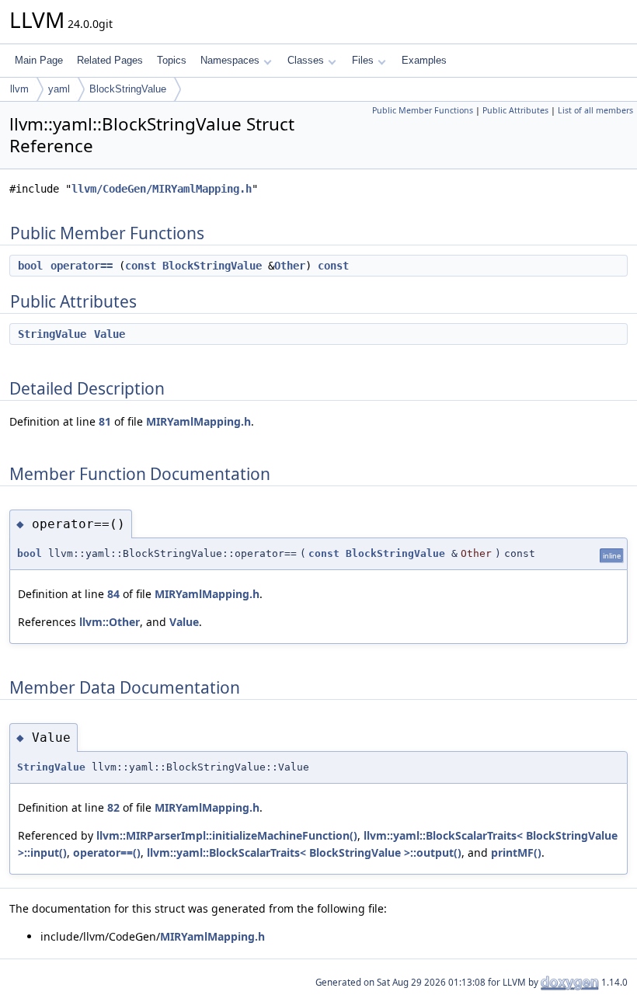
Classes (305, 60)
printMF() (516, 852)
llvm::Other (109, 621)
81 (105, 421)
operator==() (107, 852)
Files (363, 60)
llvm (19, 89)
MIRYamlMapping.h (198, 421)
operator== (81, 265)
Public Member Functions (422, 110)
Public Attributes (515, 110)
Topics (171, 60)
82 (113, 807)
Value (109, 334)
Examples (424, 60)
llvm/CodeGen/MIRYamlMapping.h (161, 189)
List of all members (595, 110)
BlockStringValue (127, 89)
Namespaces (229, 60)
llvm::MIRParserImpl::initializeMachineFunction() (226, 835)
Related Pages (110, 60)
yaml (59, 89)
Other (289, 265)
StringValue (52, 334)
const (140, 265)
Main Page (39, 60)
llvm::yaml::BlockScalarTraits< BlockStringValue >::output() (304, 852)
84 (113, 593)
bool (30, 265)
